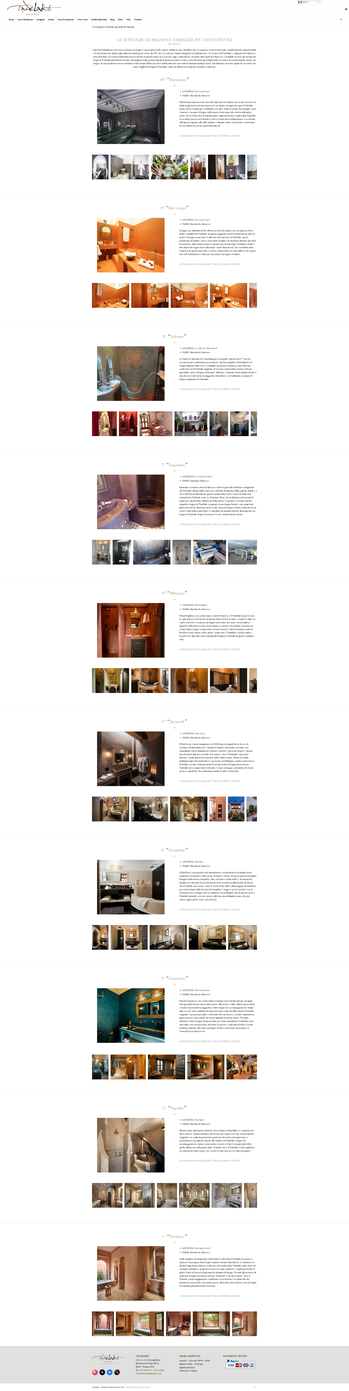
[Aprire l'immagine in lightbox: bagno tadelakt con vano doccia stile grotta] (119, 1204)
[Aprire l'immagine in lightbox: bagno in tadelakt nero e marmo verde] (242, 176)
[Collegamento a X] (255, 1387)
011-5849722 (145, 1370)
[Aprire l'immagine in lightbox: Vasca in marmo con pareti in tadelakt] (227, 1333)
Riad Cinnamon (202, 990)
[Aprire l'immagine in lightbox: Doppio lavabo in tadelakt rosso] (165, 304)
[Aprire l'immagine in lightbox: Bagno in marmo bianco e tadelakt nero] (146, 176)
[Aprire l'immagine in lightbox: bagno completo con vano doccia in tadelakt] (143, 1076)
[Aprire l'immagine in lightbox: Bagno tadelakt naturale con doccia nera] (223, 946)
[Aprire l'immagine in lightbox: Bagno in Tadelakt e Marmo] (105, 176)
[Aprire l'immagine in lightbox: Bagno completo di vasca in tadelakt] (205, 304)
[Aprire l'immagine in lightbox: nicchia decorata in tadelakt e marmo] (223, 818)
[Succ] (251, 167)
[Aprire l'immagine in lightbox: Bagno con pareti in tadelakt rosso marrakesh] (161, 1333)
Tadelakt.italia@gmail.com (148, 1373)
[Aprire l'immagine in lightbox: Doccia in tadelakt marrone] (203, 176)
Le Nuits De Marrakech (206, 348)
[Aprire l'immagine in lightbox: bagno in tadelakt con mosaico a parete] (174, 1204)
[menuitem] (11, 19)
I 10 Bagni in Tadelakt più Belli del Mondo (113, 27)
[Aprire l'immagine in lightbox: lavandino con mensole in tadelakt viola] (169, 433)
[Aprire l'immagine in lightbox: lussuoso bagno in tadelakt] (221, 1076)
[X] (102, 1372)
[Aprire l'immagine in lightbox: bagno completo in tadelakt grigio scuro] (182, 1076)
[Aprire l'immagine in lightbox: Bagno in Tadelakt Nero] (128, 561)
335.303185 (158, 1370)
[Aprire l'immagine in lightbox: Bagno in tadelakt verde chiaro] (126, 690)
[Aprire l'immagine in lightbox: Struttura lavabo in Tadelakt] (107, 561)
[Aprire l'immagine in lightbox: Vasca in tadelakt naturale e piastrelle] (165, 690)
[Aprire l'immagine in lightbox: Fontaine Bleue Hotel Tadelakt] (223, 561)
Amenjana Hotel (202, 1248)
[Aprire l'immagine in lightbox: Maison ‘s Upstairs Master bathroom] (110, 1333)
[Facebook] (109, 1372)
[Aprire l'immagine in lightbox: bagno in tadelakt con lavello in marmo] (187, 1333)
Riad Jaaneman (202, 91)
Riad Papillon (201, 605)
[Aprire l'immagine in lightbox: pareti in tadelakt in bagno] (239, 1204)
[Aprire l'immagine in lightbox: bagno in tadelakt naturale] (152, 1204)
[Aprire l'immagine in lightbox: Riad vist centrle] (241, 818)
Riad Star (199, 861)
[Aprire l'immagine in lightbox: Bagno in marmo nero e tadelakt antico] (165, 818)
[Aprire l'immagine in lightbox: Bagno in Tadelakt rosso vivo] (134, 433)
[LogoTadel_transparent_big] (34, 8)
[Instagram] (95, 1372)
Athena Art (141, 1360)
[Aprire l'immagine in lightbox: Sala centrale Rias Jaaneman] (185, 176)
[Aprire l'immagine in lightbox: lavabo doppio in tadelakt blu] (225, 433)
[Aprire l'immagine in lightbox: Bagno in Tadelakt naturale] (113, 433)
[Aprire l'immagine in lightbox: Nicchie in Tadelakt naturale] (188, 561)
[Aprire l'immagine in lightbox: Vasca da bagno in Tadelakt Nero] (167, 561)
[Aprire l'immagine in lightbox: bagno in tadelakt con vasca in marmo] (206, 1204)
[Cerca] (340, 19)
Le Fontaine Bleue (204, 476)
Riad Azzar (200, 733)
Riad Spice (200, 1120)
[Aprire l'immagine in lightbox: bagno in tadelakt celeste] (105, 1076)
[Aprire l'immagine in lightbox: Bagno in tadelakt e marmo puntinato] (204, 818)
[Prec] (98, 167)
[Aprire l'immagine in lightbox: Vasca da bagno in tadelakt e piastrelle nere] (244, 690)
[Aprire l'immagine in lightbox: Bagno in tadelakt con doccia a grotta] (126, 818)
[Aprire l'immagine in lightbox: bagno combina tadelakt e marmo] (144, 946)
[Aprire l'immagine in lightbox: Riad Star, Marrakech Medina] (105, 946)
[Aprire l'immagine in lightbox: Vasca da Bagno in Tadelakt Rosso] (126, 304)
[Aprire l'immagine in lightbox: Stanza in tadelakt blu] (245, 433)
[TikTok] (117, 1372)
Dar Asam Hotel (202, 220)
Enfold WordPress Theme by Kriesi (138, 1387)
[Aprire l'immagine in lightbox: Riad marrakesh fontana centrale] (204, 433)
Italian (305, 2)
